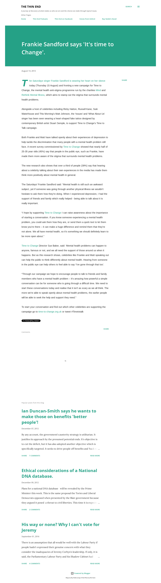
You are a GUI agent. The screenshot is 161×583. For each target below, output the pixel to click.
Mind (98, 90)
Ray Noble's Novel (109, 19)
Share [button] (124, 80)
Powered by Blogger (82, 573)
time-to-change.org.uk (50, 311)
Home (23, 19)
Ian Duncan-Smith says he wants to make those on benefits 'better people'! (59, 416)
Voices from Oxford (87, 19)
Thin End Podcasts (40, 19)
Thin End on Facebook (63, 19)
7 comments (34, 456)
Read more (95, 456)
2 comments (34, 509)
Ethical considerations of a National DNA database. (59, 473)
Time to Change (71, 146)
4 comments (34, 563)
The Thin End (31, 6)
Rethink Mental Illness (33, 95)
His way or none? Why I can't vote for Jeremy (60, 527)
